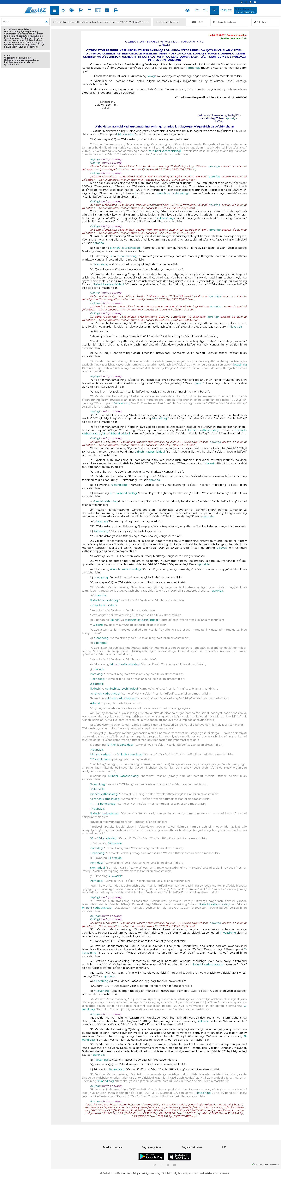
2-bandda (96, 683)
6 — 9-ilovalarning (105, 501)
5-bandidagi (160, 418)
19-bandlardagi (107, 838)
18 (91, 838)
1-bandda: (100, 595)
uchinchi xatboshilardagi (121, 688)
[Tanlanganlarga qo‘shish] (63, 10)
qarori (198, 383)
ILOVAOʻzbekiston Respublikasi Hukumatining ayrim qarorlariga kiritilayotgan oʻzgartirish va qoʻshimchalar (21, 60)
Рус (197, 10)
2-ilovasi (222, 547)
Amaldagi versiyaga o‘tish (234, 38)
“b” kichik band (100, 759)
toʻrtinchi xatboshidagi (105, 693)
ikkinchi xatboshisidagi (125, 247)
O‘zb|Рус (226, 10)
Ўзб (205, 10)
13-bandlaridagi (119, 433)
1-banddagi (97, 678)
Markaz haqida (113, 1147)
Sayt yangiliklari (152, 1147)
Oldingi (95, 162)
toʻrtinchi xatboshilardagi (141, 620)
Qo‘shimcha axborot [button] (225, 22)
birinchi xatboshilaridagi (173, 193)
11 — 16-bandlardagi (103, 803)
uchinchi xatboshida (103, 605)
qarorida (98, 243)
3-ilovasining (122, 403)
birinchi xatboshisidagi (203, 430)
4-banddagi (102, 638)
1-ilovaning (101, 521)
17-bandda (97, 808)
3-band (98, 624)
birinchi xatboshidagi (104, 794)
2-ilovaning (101, 264)
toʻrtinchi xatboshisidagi (165, 151)
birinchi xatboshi (101, 754)
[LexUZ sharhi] (80, 10)
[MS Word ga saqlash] (107, 10)
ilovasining (240, 364)
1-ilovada (98, 669)
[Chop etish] (115, 10)
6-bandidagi (119, 484)
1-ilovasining (228, 932)
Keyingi (95, 159)
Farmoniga (193, 67)
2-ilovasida (115, 858)
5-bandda (100, 642)
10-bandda (97, 789)
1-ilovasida (235, 326)
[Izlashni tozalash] (46, 21)
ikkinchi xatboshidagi (104, 600)
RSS (224, 1147)
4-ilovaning (101, 990)
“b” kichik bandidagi (119, 744)
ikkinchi (115, 620)
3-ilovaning (101, 981)
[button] (25, 38)
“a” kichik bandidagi (130, 754)
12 (103, 433)
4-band (95, 703)
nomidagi (96, 674)
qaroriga (231, 118)
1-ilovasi (209, 463)
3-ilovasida (115, 876)
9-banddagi (98, 784)
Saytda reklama (192, 1147)
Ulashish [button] (262, 22)
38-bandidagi (105, 1081)
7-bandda (96, 749)
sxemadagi (97, 867)
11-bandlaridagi (127, 256)
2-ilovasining (126, 134)
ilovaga (151, 76)
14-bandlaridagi (126, 493)
